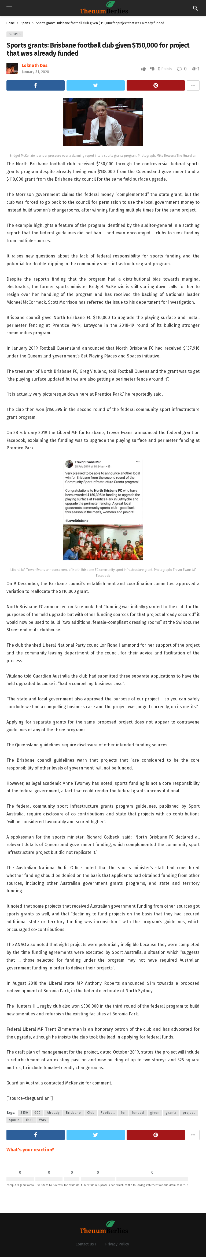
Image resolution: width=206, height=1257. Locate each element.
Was (42, 1120)
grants (171, 1113)
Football (108, 1113)
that (29, 1120)
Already (53, 1113)
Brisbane (73, 1113)
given (155, 1113)
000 (37, 1113)
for (123, 1113)
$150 (24, 1113)
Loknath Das (34, 65)
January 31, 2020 (35, 72)
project (189, 1113)
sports (14, 1120)
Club (91, 1113)
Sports (15, 34)
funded (138, 1113)
